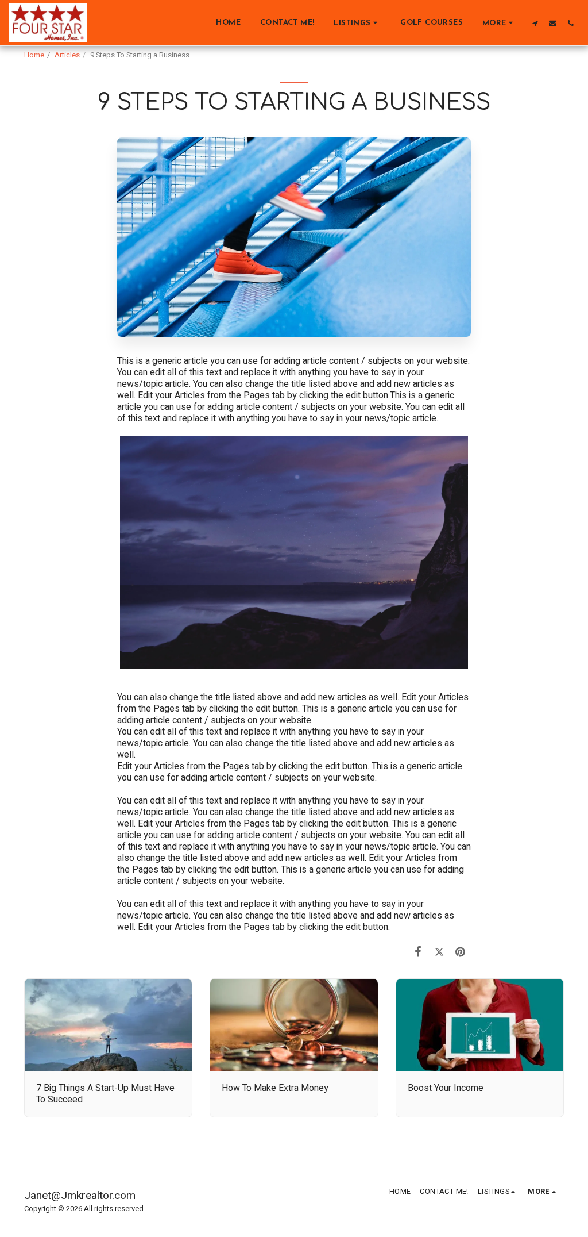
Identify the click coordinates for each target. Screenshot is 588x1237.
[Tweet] (439, 952)
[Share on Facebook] (418, 952)
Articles (67, 55)
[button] (357, 22)
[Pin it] (460, 952)
